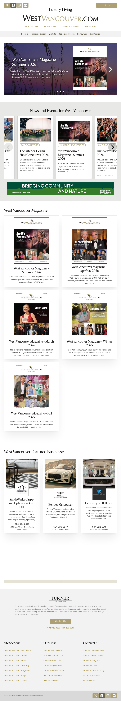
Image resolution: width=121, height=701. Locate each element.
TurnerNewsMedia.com (54, 670)
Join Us (106, 5)
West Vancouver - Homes (15, 655)
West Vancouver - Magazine (17, 670)
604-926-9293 (53, 627)
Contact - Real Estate (93, 655)
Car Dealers (95, 34)
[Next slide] (110, 69)
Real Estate (32, 26)
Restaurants (82, 34)
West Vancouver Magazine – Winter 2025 (89, 343)
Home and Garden (38, 34)
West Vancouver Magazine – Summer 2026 (59, 155)
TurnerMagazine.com (53, 665)
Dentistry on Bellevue (99, 503)
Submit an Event (90, 665)
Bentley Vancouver (60, 504)
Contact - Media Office (93, 650)
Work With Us (89, 680)
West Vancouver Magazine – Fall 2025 (31, 415)
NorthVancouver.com (53, 655)
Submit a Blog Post (91, 660)
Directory (50, 26)
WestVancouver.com (53, 650)
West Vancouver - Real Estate (17, 650)
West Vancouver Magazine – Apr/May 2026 (89, 268)
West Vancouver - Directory (16, 665)
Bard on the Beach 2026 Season (38, 60)
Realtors (24, 34)
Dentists (52, 34)
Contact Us (60, 621)
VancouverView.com (53, 675)
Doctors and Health (67, 34)
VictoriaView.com (51, 680)
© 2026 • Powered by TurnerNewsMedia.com (23, 695)
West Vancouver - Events (15, 680)
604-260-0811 (68, 627)
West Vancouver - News (15, 660)
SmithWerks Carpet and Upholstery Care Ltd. (22, 503)
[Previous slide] (10, 69)
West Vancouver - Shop (15, 675)
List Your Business (91, 675)
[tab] (57, 91)
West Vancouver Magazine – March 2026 (31, 343)
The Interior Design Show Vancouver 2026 (22, 153)
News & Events (70, 26)
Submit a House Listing (93, 670)
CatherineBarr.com (52, 660)
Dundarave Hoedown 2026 (99, 153)
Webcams (90, 26)
